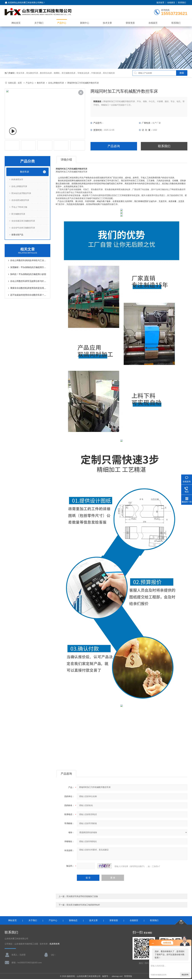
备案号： (106, 976)
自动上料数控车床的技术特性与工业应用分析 (29, 260)
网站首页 (16, 23)
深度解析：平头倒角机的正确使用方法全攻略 (29, 267)
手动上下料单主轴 (19, 207)
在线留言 (171, 2)
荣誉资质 (130, 23)
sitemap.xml (117, 976)
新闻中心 (84, 23)
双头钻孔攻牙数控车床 (21, 193)
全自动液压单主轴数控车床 (23, 221)
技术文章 (107, 23)
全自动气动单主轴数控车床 (23, 228)
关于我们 (38, 23)
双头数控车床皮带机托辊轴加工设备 (82, 896)
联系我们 (182, 2)
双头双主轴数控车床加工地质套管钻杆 (83, 905)
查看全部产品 (17, 235)
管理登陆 (128, 976)
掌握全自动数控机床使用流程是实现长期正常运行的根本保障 (29, 288)
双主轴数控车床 (18, 214)
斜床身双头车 (17, 179)
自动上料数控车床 (56, 83)
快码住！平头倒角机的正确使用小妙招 (28, 274)
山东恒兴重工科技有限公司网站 (29, 2)
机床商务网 (54, 944)
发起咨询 (185, 975)
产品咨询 (114, 146)
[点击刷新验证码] (105, 866)
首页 (20, 83)
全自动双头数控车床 (20, 200)
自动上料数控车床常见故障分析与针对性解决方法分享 (29, 281)
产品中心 (61, 23)
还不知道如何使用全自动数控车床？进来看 (29, 295)
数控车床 (41, 83)
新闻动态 (73, 920)
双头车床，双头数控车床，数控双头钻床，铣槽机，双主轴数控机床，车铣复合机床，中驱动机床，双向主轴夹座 (65, 73)
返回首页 (160, 2)
